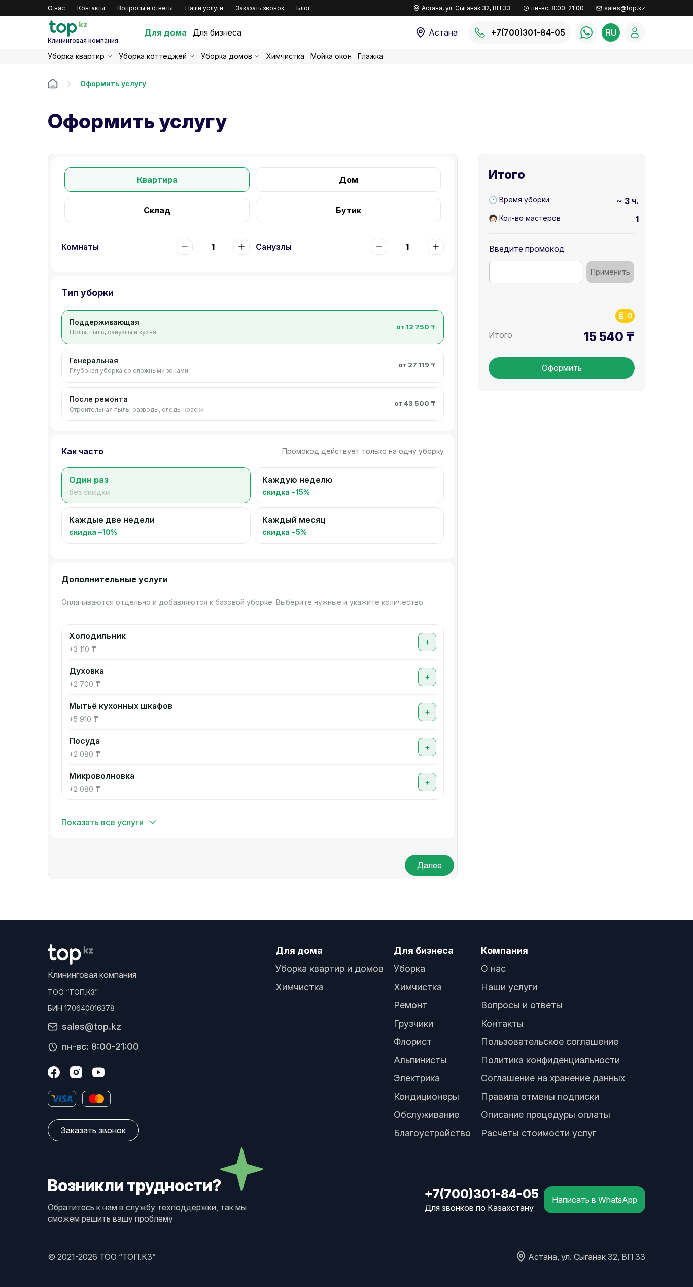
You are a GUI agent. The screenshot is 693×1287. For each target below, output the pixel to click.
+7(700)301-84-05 (482, 1194)
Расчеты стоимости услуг (538, 1133)
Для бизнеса (217, 32)
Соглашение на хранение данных (553, 1078)
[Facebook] (54, 1072)
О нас (56, 8)
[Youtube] (98, 1072)
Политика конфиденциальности (550, 1060)
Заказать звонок (259, 8)
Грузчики (413, 1023)
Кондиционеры (426, 1096)
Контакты (91, 8)
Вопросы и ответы (145, 8)
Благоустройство (432, 1133)
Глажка (370, 56)
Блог (303, 8)
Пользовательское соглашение (549, 1041)
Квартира (157, 180)
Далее (429, 865)
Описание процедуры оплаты (545, 1114)
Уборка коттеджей (153, 56)
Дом (348, 180)
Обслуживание (426, 1114)
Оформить (562, 368)
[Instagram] (76, 1072)
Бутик (348, 210)
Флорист (413, 1041)
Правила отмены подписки (540, 1096)
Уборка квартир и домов (329, 968)
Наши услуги (204, 8)
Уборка (409, 968)
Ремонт (410, 1005)
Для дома (165, 32)
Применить (610, 271)
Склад (157, 210)
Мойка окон (331, 56)
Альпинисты (420, 1060)
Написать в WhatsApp (594, 1200)
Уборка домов (226, 56)
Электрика (417, 1078)
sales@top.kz (624, 8)
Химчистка (285, 56)
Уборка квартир (76, 56)
